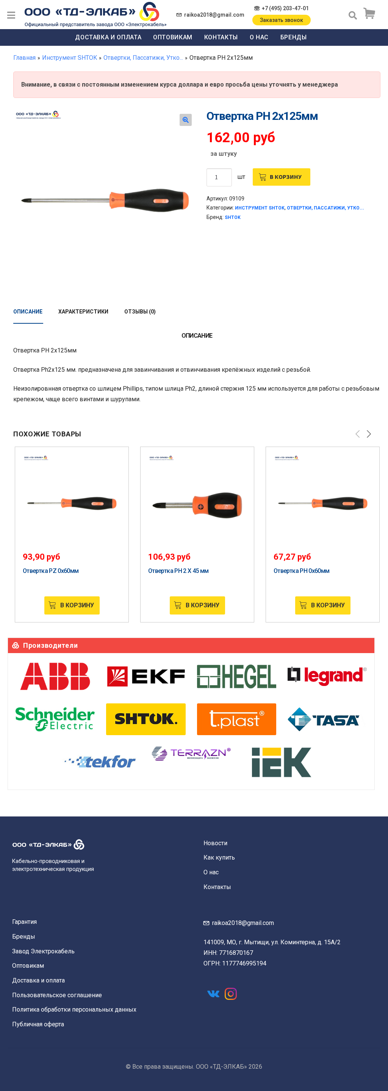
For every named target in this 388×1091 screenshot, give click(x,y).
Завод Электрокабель (43, 951)
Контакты (221, 37)
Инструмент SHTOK (69, 57)
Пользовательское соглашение (57, 995)
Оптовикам (172, 37)
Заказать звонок (281, 20)
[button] (186, 120)
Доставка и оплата (108, 37)
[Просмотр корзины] (369, 14)
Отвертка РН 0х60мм (301, 570)
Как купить (219, 857)
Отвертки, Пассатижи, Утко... (143, 57)
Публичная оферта (38, 1024)
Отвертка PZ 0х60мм (50, 570)
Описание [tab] (27, 312)
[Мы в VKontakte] (213, 994)
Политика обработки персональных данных (74, 1009)
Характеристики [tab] (83, 312)
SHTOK (233, 217)
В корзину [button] (77, 605)
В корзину (286, 176)
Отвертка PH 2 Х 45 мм (178, 570)
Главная (24, 57)
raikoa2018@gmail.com (214, 15)
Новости (215, 843)
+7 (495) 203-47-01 (285, 8)
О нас (259, 37)
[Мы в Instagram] (231, 994)
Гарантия (24, 921)
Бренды (293, 37)
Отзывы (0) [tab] (140, 312)
